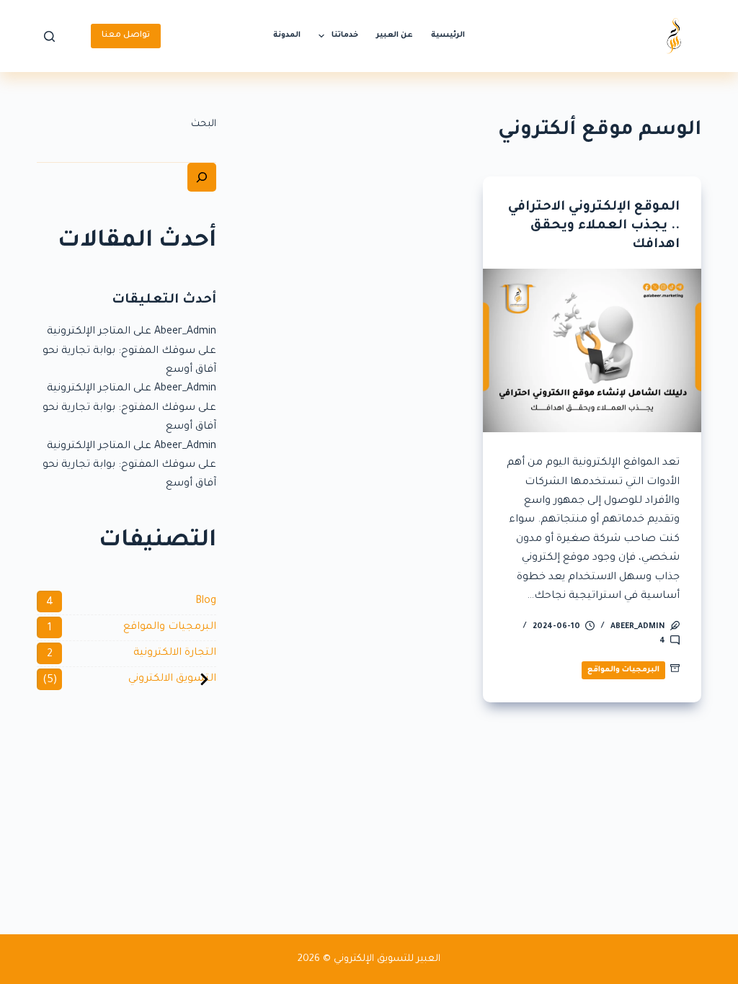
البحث (203, 124)
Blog (205, 601)
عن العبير (394, 35)
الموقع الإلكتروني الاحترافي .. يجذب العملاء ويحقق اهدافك (594, 226)
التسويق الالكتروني (172, 679)
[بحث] (49, 36)
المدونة (287, 35)
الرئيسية (448, 35)
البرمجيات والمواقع (623, 670)
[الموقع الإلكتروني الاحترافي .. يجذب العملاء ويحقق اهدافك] (592, 350)
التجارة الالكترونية (174, 653)
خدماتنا (345, 35)
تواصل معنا (126, 35)
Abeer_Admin (185, 332)
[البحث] (201, 177)
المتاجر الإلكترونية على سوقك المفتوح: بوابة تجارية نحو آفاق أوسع (129, 351)
